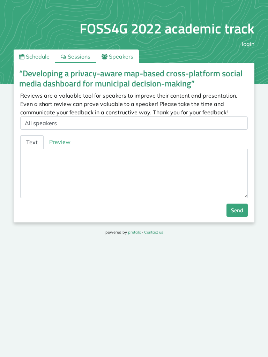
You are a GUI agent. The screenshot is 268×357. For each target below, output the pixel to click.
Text (32, 142)
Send (237, 210)
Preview (59, 141)
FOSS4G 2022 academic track (167, 28)
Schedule (37, 56)
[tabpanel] (134, 173)
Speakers (120, 56)
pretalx (134, 232)
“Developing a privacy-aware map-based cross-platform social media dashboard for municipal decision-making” (131, 78)
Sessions (78, 56)
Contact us (153, 232)
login (248, 43)
